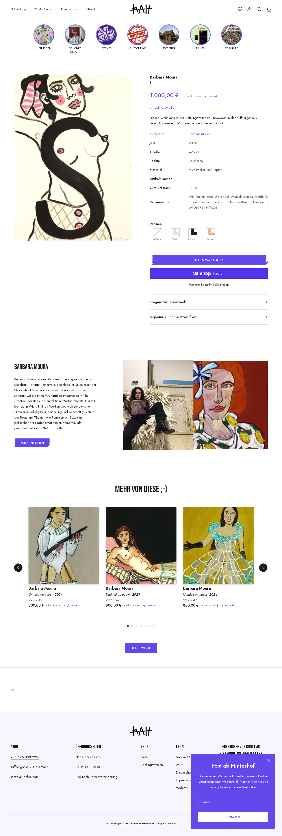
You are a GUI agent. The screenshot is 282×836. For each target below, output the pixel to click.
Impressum (183, 780)
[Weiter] (263, 567)
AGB (179, 764)
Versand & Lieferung (190, 757)
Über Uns (91, 9)
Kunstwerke (141, 648)
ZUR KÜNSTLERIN (32, 443)
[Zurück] (18, 567)
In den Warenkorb (209, 260)
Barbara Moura (164, 77)
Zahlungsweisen (152, 764)
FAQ (144, 757)
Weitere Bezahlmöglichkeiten (209, 284)
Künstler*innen (43, 9)
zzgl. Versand (210, 96)
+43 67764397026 (25, 757)
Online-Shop (18, 9)
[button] (162, 107)
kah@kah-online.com (25, 776)
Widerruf (182, 787)
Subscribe (233, 817)
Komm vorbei (69, 9)
